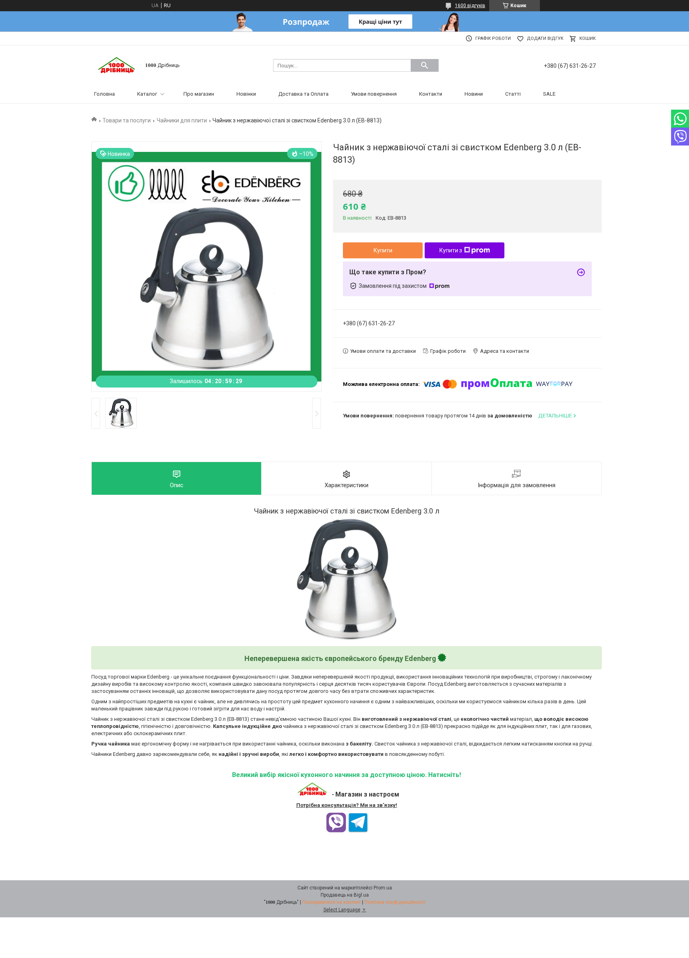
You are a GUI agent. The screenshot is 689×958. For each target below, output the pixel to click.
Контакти (430, 94)
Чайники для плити (182, 120)
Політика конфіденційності (394, 902)
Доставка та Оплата (303, 94)
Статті (513, 94)
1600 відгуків (470, 5)
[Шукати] (425, 65)
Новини (474, 94)
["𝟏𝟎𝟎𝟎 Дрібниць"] (117, 65)
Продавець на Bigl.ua (345, 895)
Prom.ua (383, 888)
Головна (104, 94)
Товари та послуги (126, 120)
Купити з (450, 250)
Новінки (246, 94)
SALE (549, 94)
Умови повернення (374, 94)
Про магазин (198, 94)
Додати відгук (545, 38)
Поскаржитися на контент (331, 902)
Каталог (147, 94)
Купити (383, 250)
